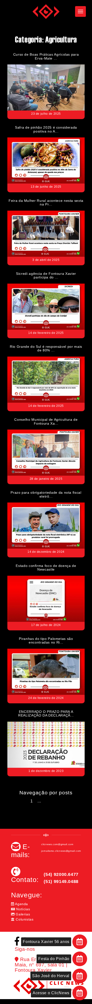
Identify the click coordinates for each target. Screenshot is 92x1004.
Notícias (22, 909)
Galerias (22, 914)
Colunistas (24, 919)
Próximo (54, 801)
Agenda (21, 904)
